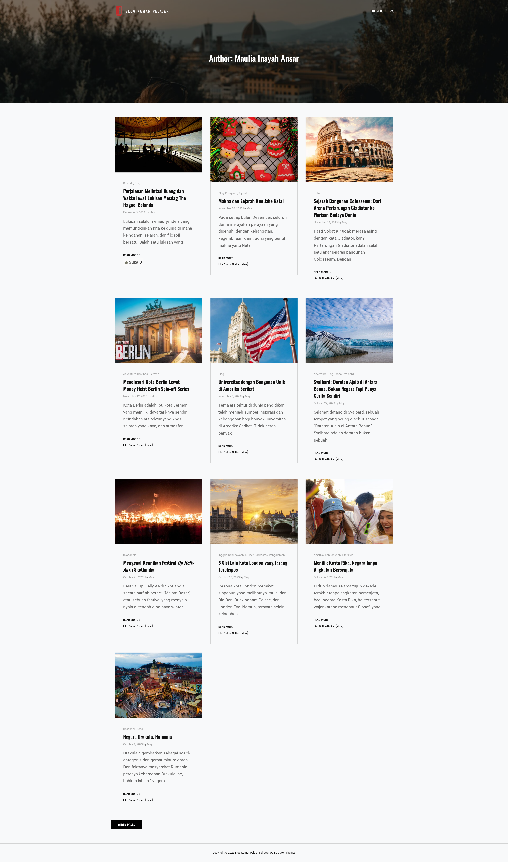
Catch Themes (286, 852)
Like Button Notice (228, 264)
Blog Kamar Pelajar (147, 11)
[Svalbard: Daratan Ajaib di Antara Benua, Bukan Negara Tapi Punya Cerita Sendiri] (349, 330)
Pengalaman (277, 555)
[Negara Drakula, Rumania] (158, 685)
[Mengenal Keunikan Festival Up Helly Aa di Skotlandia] (158, 511)
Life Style (347, 555)
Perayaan (231, 193)
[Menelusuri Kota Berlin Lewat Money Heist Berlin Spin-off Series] (158, 330)
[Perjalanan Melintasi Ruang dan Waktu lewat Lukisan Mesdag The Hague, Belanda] (158, 144)
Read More (132, 255)
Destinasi (142, 374)
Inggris (222, 555)
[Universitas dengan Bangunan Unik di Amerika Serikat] (254, 330)
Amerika (319, 555)
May (152, 212)
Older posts (126, 824)
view (244, 264)
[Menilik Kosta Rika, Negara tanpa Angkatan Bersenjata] (349, 511)
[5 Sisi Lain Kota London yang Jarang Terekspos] (254, 511)
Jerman (154, 374)
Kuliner (249, 555)
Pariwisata (261, 555)
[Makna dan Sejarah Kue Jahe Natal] (254, 149)
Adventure (129, 374)
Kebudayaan (236, 555)
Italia (317, 193)
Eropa (338, 374)
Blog (137, 183)
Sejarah (243, 193)
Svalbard (348, 374)
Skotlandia (129, 555)
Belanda (128, 183)
